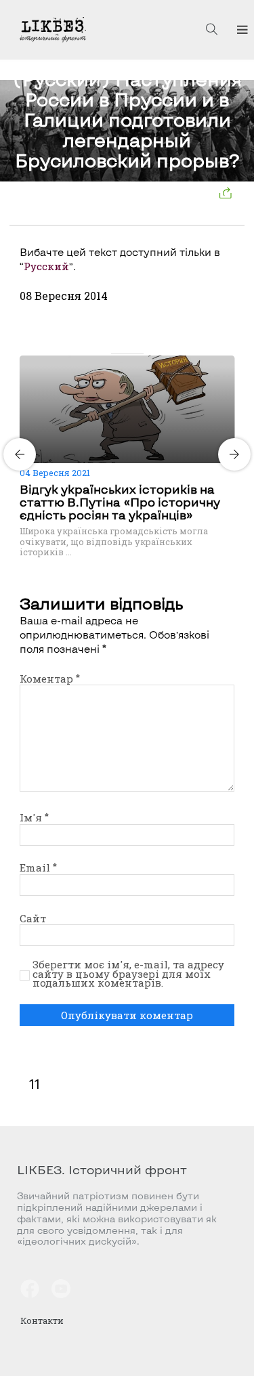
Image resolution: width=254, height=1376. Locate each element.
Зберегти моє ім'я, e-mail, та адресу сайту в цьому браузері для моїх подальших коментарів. (128, 974)
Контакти (42, 1320)
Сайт (33, 918)
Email (38, 867)
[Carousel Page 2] (123, 353)
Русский (46, 266)
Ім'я (34, 817)
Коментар (50, 678)
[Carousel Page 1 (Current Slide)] (115, 353)
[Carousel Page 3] (131, 353)
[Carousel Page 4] (139, 353)
